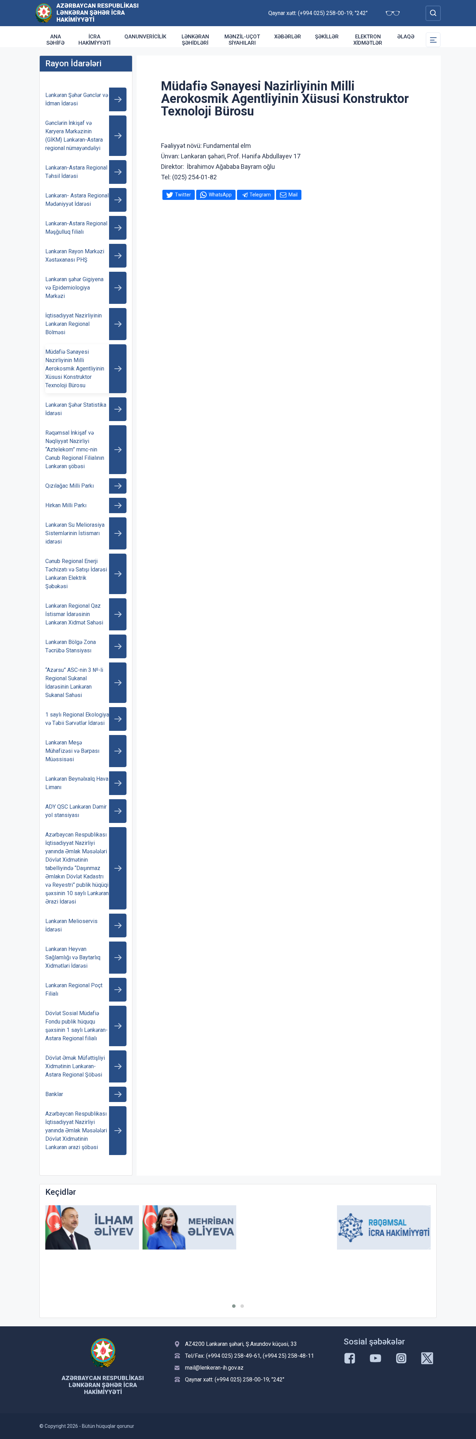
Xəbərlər (287, 36)
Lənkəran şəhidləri (195, 39)
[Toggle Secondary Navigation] (433, 39)
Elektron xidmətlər (367, 39)
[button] (234, 1306)
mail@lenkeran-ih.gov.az (214, 1367)
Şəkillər (327, 36)
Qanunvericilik (145, 36)
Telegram (260, 194)
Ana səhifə (55, 39)
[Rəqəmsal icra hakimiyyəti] (384, 1227)
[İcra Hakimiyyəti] (43, 12)
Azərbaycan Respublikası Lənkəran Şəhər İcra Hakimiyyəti (97, 12)
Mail (293, 194)
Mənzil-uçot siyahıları (242, 39)
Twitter (183, 194)
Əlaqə (405, 36)
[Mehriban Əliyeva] (189, 1227)
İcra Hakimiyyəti (94, 39)
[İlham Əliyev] (92, 1227)
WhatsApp (220, 194)
